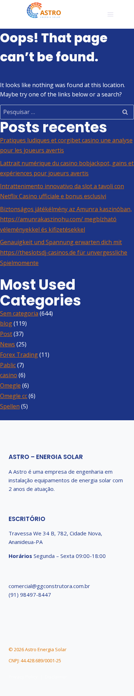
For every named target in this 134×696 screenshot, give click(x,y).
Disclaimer (56, 676)
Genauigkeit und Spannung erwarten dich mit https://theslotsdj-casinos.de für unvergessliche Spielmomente (63, 252)
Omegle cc (13, 396)
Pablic (8, 365)
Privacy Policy (23, 676)
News (7, 344)
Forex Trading (19, 355)
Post (6, 334)
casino (8, 375)
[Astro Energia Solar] (44, 10)
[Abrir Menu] (110, 14)
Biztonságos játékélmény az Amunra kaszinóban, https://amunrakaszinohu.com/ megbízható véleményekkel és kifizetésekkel (66, 219)
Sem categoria (19, 313)
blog (6, 323)
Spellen (10, 406)
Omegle (10, 385)
